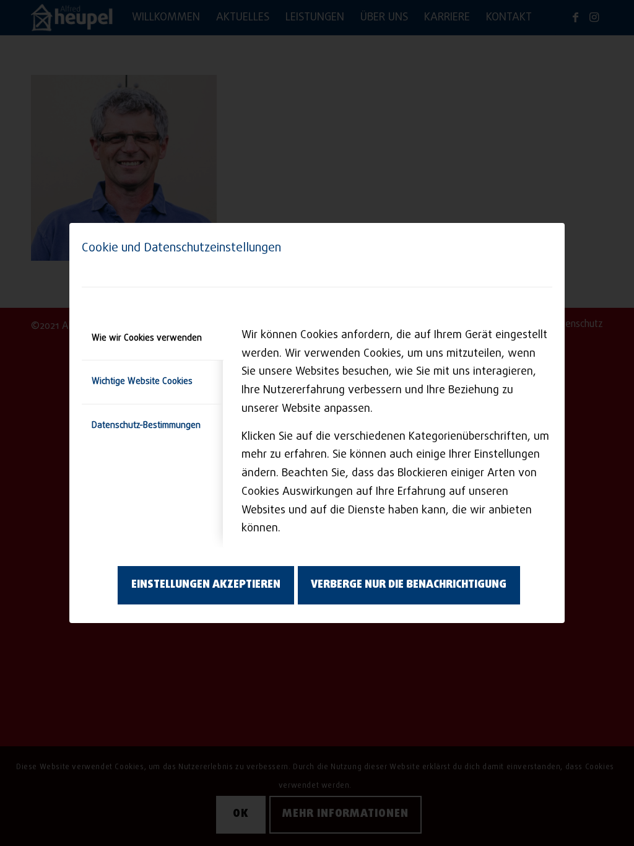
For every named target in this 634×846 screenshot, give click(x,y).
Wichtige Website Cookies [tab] (142, 381)
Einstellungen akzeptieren (205, 585)
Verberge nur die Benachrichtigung (408, 585)
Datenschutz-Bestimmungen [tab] (146, 425)
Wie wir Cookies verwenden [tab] (147, 338)
